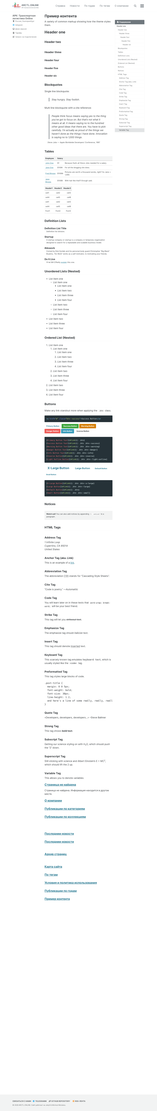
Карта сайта (53, 866)
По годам (89, 5)
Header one (121, 26)
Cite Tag (122, 89)
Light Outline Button (102, 431)
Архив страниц (56, 854)
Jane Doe (49, 167)
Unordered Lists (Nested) (127, 59)
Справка (60, 5)
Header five (125, 41)
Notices (121, 71)
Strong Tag (123, 119)
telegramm (41, 1101)
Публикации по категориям (65, 809)
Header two (122, 30)
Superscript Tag (125, 126)
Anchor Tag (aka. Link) (127, 82)
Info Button (67, 431)
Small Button (51, 474)
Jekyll (48, 1105)
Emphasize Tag (125, 100)
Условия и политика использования (71, 882)
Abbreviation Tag (125, 85)
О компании (121, 5)
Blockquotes (122, 48)
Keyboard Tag (124, 108)
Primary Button (52, 426)
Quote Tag (123, 115)
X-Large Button (58, 468)
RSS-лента (80, 1101)
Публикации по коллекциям (65, 817)
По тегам (105, 5)
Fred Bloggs (50, 173)
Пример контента (61, 16)
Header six (127, 45)
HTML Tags (122, 74)
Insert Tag (123, 104)
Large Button (82, 468)
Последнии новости (59, 833)
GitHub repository (60, 1101)
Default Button (101, 468)
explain (64, 262)
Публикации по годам (61, 891)
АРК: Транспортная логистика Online (24, 17)
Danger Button (52, 431)
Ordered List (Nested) (126, 63)
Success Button (70, 426)
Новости (75, 5)
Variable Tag (124, 130)
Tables (120, 52)
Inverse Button (83, 431)
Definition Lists (124, 56)
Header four (124, 37)
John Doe (49, 163)
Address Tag (124, 78)
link (72, 562)
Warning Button (87, 426)
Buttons (121, 67)
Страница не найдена (60, 784)
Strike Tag (123, 97)
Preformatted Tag (126, 111)
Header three (124, 33)
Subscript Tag (124, 123)
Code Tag (122, 93)
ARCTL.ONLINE (30, 6)
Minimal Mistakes (58, 1105)
